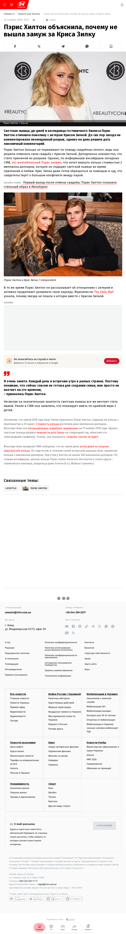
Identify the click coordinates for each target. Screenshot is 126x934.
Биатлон (52, 801)
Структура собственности (97, 653)
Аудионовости (17, 716)
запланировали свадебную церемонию (53, 428)
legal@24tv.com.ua (47, 884)
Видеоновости (18, 711)
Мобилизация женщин (99, 711)
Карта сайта (90, 664)
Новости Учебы (96, 742)
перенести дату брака (50, 432)
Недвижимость (19, 783)
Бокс (50, 788)
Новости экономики (22, 742)
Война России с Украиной (64, 694)
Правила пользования (16, 675)
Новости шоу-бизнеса (29, 14)
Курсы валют (17, 751)
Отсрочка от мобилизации (101, 719)
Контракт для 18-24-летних (101, 715)
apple (36, 899)
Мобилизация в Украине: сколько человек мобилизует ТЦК (102, 728)
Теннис (52, 797)
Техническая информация (58, 676)
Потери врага (55, 728)
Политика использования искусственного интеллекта (59, 649)
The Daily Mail (104, 292)
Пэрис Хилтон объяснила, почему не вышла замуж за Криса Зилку (77, 14)
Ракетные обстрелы (59, 698)
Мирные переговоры (59, 707)
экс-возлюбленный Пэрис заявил (36, 162)
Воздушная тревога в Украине (64, 711)
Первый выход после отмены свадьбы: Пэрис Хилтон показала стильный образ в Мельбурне (60, 185)
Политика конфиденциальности (61, 642)
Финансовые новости (21, 755)
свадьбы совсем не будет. (82, 436)
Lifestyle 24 (9, 14)
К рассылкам (104, 825)
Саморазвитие (94, 763)
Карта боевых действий (61, 702)
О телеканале (12, 659)
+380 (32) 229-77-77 (28, 881)
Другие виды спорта (59, 806)
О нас (7, 642)
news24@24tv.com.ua (18, 612)
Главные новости (19, 698)
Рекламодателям (13, 669)
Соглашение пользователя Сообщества (58, 664)
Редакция (9, 648)
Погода (14, 720)
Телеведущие (11, 664)
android (18, 899)
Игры (87, 669)
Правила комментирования (59, 670)
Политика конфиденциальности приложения (61, 656)
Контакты (89, 642)
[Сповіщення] (122, 5)
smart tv (54, 899)
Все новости (18, 694)
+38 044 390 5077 (75, 612)
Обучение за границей (99, 768)
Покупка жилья (18, 792)
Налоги (14, 768)
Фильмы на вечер (58, 755)
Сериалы (53, 764)
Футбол (52, 792)
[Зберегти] (111, 46)
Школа (90, 755)
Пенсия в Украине (20, 773)
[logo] (21, 4)
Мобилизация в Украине (102, 694)
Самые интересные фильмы (63, 746)
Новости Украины (19, 702)
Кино (51, 742)
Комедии (53, 760)
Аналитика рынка (19, 788)
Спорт (52, 783)
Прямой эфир (17, 707)
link (67, 626)
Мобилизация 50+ (96, 706)
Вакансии (89, 648)
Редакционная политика (17, 653)
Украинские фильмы (59, 751)
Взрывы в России (57, 724)
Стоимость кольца (47, 424)
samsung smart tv (74, 899)
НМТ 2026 (92, 759)
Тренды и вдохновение (22, 797)
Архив (87, 659)
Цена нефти (16, 746)
